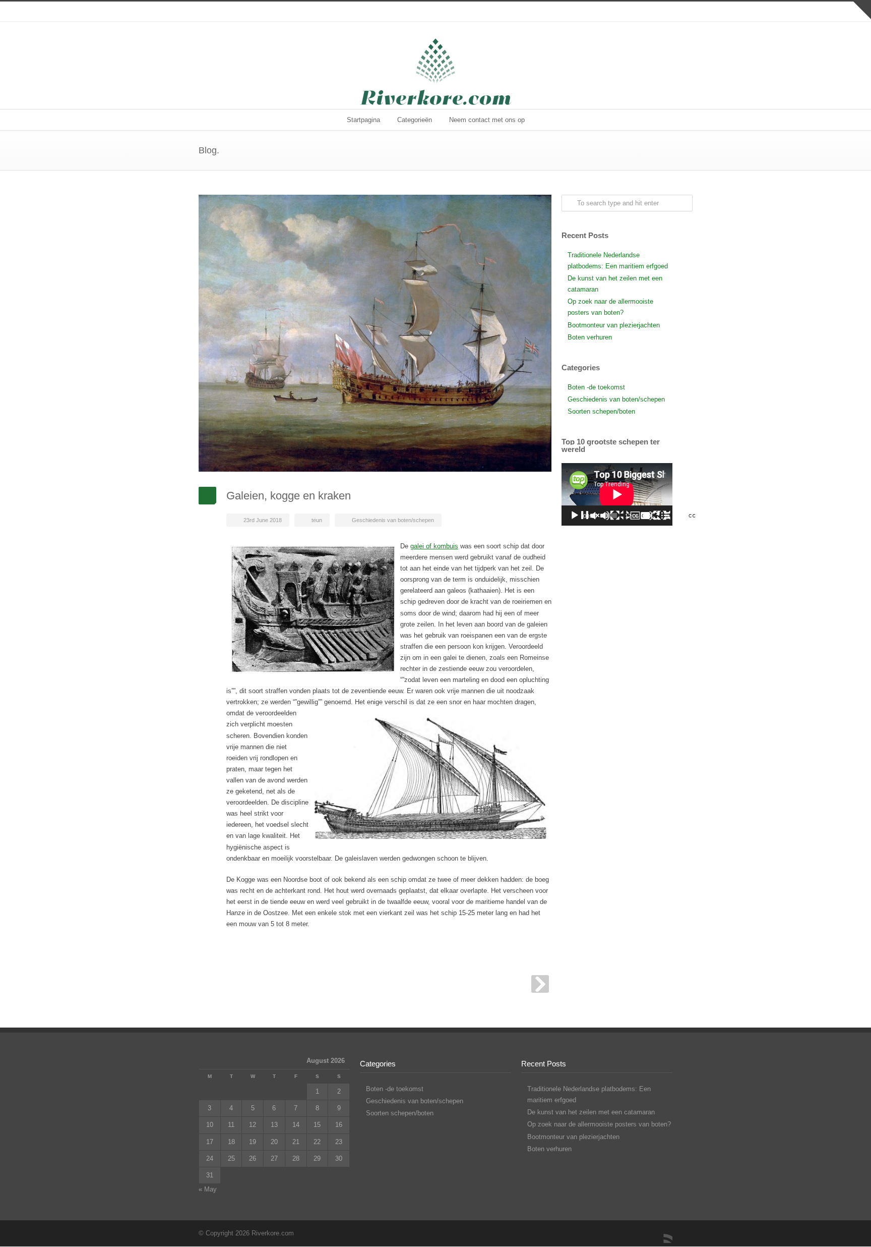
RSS (662, 1233)
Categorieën (414, 120)
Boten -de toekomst (596, 387)
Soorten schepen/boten (601, 411)
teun (317, 520)
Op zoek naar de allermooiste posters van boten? (599, 1124)
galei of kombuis (434, 546)
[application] (617, 494)
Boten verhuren (590, 337)
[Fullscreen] (712, 516)
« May (208, 1189)
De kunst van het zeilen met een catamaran (591, 1112)
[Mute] (649, 516)
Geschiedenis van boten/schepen (393, 520)
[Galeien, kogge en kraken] (375, 333)
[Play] (625, 516)
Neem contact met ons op (487, 120)
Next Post (540, 984)
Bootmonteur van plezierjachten (614, 325)
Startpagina (363, 120)
